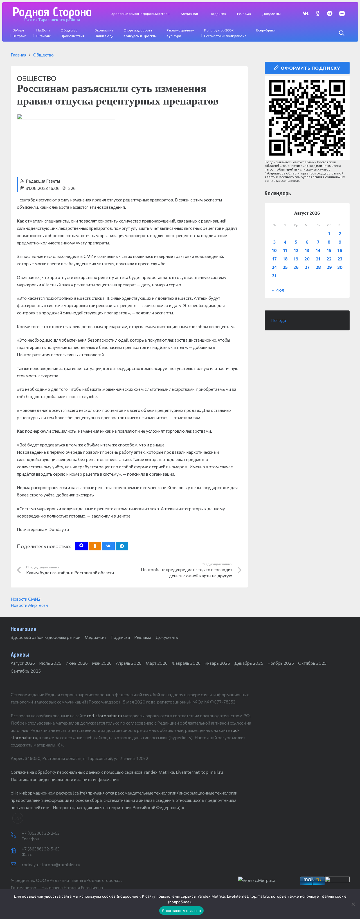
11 (285, 250)
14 (318, 250)
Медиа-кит (95, 637)
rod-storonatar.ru (104, 715)
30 (340, 267)
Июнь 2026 (77, 663)
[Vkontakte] (305, 13)
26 (296, 267)
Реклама (142, 637)
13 (307, 250)
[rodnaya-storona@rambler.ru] (16, 864)
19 (296, 258)
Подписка (120, 637)
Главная (18, 54)
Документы (167, 637)
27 (307, 267)
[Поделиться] (108, 546)
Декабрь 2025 (248, 663)
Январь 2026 (217, 663)
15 (329, 250)
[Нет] (353, 904)
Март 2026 (157, 663)
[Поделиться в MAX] (81, 546)
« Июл (278, 289)
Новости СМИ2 (25, 599)
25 (285, 267)
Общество (43, 54)
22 (329, 258)
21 (318, 258)
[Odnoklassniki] (317, 13)
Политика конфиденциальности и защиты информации (65, 779)
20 (307, 258)
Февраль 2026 (186, 663)
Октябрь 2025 (312, 663)
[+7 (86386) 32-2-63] (16, 835)
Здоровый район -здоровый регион (45, 637)
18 (285, 258)
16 (340, 250)
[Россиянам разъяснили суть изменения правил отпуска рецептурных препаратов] (66, 117)
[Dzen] (341, 13)
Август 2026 (23, 663)
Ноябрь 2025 (280, 663)
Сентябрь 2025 (26, 670)
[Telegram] (329, 13)
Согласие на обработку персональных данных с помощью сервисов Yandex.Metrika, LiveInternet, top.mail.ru (117, 772)
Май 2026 (102, 663)
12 (296, 250)
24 (274, 267)
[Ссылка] (307, 118)
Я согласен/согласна (181, 910)
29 (329, 267)
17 (274, 258)
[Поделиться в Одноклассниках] (95, 546)
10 (274, 250)
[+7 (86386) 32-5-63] (16, 851)
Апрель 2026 (128, 663)
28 (318, 267)
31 (274, 275)
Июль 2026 (50, 663)
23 (340, 258)
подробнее (128, 896)
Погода (278, 320)
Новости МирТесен (29, 605)
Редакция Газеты (43, 180)
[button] (341, 33)
